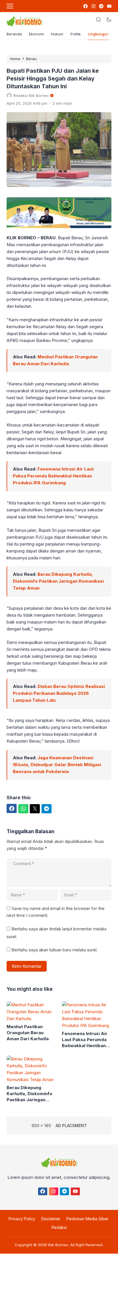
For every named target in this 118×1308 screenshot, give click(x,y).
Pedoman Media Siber (87, 1218)
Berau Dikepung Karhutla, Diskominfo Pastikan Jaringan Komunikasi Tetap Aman (58, 581)
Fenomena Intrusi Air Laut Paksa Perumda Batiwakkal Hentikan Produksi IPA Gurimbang (53, 475)
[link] (85, 6)
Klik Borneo (58, 1244)
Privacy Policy (22, 1218)
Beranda (14, 34)
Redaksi (59, 1227)
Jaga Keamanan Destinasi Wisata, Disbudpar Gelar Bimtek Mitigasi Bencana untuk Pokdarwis (57, 764)
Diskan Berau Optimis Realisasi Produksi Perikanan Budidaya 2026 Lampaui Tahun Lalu (59, 693)
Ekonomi (36, 34)
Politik (75, 34)
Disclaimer (50, 1218)
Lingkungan (98, 34)
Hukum (57, 34)
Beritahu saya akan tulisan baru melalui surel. (54, 950)
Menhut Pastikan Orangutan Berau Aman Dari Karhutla (28, 1032)
